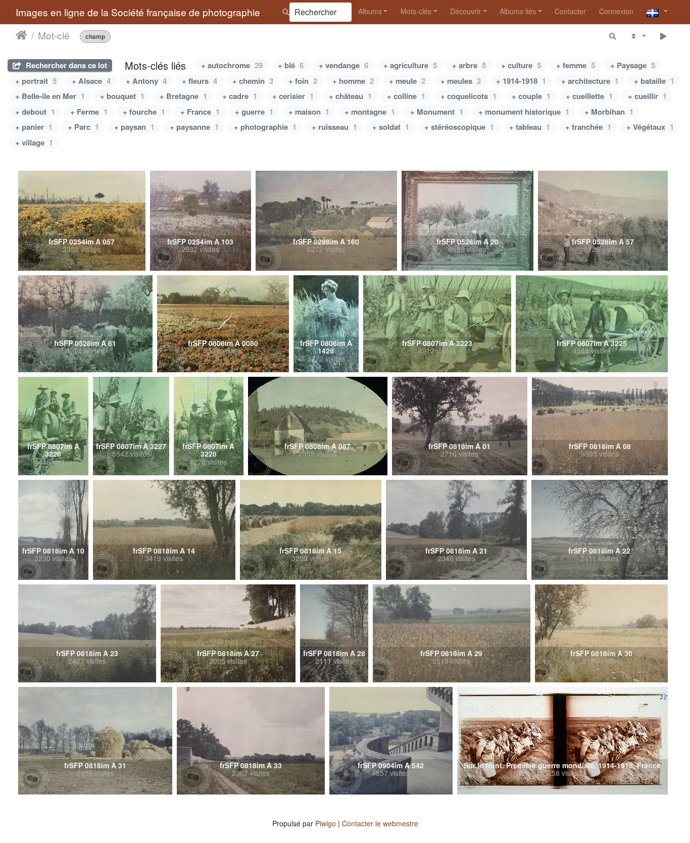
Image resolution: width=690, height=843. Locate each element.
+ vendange (343, 65)
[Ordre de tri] (638, 35)
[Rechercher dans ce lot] (613, 35)
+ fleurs (199, 80)
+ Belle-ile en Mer (50, 96)
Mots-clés (416, 11)
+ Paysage (632, 65)
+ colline (406, 96)
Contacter (570, 11)
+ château (350, 96)
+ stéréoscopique (459, 126)
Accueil (21, 34)
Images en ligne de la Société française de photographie (138, 12)
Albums (370, 11)
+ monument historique (523, 111)
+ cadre (239, 96)
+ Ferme (89, 111)
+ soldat (390, 126)
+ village (34, 142)
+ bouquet (122, 96)
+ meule (407, 80)
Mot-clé (54, 34)
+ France (200, 111)
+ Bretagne (183, 96)
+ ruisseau (334, 126)
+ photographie (265, 126)
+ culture (521, 65)
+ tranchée (588, 126)
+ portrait (36, 80)
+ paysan (134, 126)
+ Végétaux (650, 126)
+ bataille (654, 80)
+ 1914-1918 (521, 80)
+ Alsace (91, 80)
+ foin (302, 80)
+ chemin (252, 80)
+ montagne (369, 111)
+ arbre (469, 65)
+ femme (575, 65)
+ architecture (590, 80)
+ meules (460, 80)
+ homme (353, 80)
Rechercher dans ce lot (65, 65)
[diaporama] (663, 35)
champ (95, 36)
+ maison (308, 111)
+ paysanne (194, 126)
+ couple (531, 96)
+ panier (34, 126)
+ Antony (146, 80)
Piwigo (325, 823)
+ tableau (529, 126)
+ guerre (254, 111)
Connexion (616, 11)
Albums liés (518, 11)
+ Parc (83, 126)
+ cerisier (293, 96)
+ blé (291, 65)
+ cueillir (647, 96)
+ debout (35, 111)
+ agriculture (410, 65)
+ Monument (436, 111)
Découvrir (465, 11)
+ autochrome (232, 65)
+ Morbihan (608, 111)
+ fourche (144, 111)
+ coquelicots (468, 96)
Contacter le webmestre (380, 823)
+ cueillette (589, 96)
